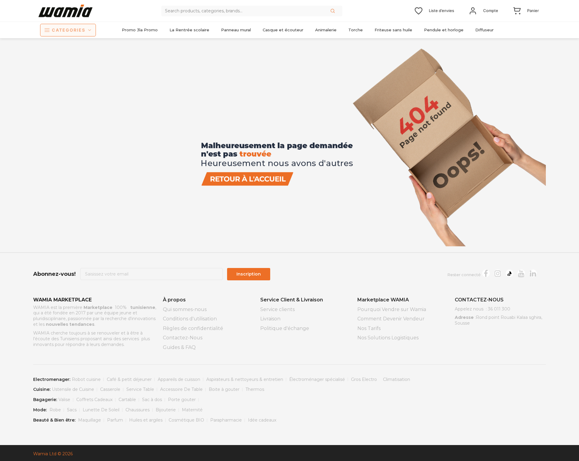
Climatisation (396, 379)
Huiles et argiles (146, 420)
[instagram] (497, 273)
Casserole (110, 389)
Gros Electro (364, 379)
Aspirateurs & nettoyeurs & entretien (244, 379)
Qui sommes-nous (185, 309)
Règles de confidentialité (193, 328)
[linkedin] (533, 273)
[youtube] (521, 273)
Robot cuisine (86, 379)
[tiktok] (509, 273)
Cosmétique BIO (186, 420)
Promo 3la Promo (140, 29)
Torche (355, 29)
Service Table (140, 389)
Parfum (115, 420)
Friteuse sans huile (393, 29)
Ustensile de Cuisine (73, 389)
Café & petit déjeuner (129, 379)
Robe (55, 410)
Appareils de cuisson (179, 379)
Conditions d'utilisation (190, 319)
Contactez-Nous (182, 338)
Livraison (270, 319)
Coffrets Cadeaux (94, 399)
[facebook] (486, 273)
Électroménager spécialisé (317, 379)
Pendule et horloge (444, 29)
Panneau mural (236, 29)
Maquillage (89, 420)
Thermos (254, 389)
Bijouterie (166, 410)
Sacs (72, 410)
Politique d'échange (284, 328)
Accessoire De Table (181, 389)
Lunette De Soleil (101, 410)
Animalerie (326, 29)
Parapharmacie (226, 420)
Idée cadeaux (262, 420)
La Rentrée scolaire (189, 29)
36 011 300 (499, 309)
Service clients (277, 309)
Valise (64, 399)
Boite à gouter (224, 389)
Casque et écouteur (283, 29)
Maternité (192, 410)
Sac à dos (152, 399)
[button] (333, 10)
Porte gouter (182, 399)
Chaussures (137, 410)
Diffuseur (484, 29)
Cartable (127, 399)
